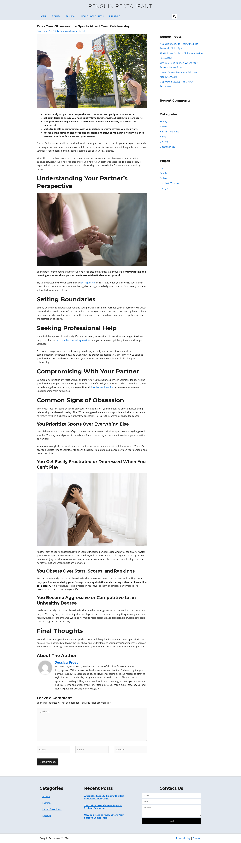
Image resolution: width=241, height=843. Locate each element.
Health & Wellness (92, 16)
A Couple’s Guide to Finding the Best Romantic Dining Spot (104, 797)
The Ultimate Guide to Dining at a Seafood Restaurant (103, 807)
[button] (174, 16)
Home (43, 16)
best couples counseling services (73, 340)
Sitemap (197, 838)
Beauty (56, 16)
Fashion (70, 16)
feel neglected (87, 282)
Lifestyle (114, 16)
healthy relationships (102, 387)
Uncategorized (167, 146)
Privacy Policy (183, 838)
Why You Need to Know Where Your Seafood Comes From (104, 816)
